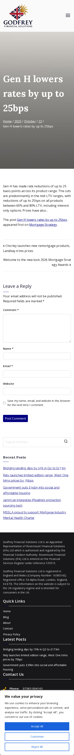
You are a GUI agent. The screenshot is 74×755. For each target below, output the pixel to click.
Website (8, 383)
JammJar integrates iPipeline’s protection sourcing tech (32, 502)
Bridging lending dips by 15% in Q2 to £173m (34, 468)
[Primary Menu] (68, 16)
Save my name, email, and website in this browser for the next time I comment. (38, 403)
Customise (37, 736)
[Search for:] (37, 442)
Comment (11, 310)
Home (7, 611)
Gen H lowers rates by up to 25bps (42, 220)
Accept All (37, 726)
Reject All (37, 747)
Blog (6, 617)
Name (8, 348)
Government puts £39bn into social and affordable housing (31, 490)
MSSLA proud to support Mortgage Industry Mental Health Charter (34, 515)
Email (8, 366)
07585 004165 (33, 688)
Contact (8, 628)
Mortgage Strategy (43, 225)
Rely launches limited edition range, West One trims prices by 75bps (35, 478)
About (7, 623)
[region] (37, 722)
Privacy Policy (11, 634)
